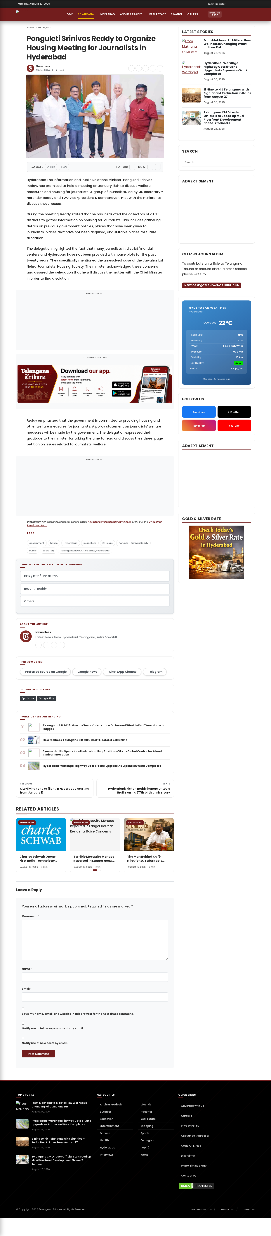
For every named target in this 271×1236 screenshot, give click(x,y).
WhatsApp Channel (122, 672)
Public (33, 550)
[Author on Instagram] (54, 645)
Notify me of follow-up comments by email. (53, 1028)
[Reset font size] (158, 167)
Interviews (107, 1155)
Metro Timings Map (194, 1165)
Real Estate (157, 14)
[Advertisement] (95, 322)
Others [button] (192, 14)
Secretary (48, 550)
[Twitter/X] (246, 3)
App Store (28, 698)
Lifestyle (145, 1104)
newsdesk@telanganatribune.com (109, 522)
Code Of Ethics (191, 1146)
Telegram (155, 672)
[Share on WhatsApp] (153, 68)
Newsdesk (43, 66)
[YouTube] (252, 3)
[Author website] (62, 645)
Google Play (46, 698)
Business (106, 1112)
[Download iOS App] (227, 14)
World (144, 1155)
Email (27, 989)
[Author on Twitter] (38, 645)
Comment (30, 916)
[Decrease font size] (132, 167)
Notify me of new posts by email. (45, 1043)
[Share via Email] (160, 68)
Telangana (86, 14)
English (51, 166)
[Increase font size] (150, 167)
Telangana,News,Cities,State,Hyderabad (85, 550)
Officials (107, 543)
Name (27, 969)
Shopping (146, 1126)
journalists (90, 543)
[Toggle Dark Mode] (251, 14)
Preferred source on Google (46, 672)
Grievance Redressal (195, 1136)
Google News (87, 672)
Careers (186, 1116)
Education (106, 1119)
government (36, 543)
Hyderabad (107, 14)
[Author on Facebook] (46, 645)
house (54, 543)
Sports (144, 1133)
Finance (176, 14)
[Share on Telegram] (146, 68)
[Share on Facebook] (131, 68)
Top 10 (144, 1147)
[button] (168, 845)
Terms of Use (226, 1209)
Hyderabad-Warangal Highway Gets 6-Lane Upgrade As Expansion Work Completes (226, 68)
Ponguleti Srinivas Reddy (133, 543)
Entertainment (109, 1126)
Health (104, 1140)
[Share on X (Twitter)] (139, 68)
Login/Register (216, 4)
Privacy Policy (190, 1126)
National (146, 1112)
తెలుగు (64, 166)
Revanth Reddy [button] (35, 589)
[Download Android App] (235, 14)
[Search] (243, 14)
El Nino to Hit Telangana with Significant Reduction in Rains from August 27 (227, 93)
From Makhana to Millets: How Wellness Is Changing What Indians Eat (227, 43)
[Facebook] (235, 3)
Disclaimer (188, 1156)
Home (69, 14)
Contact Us (188, 1175)
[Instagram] (241, 3)
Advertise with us (192, 1106)
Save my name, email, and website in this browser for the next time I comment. (78, 1014)
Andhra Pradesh (132, 14)
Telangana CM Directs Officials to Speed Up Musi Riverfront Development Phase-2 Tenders (224, 117)
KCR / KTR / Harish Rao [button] (41, 576)
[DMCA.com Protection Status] (216, 1185)
